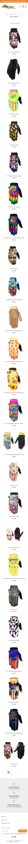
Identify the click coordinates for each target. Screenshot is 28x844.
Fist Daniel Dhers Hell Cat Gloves (14, 671)
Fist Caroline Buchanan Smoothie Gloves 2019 (14, 392)
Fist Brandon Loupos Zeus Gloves (14, 176)
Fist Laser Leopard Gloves (14, 52)
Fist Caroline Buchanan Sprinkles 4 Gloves (14, 423)
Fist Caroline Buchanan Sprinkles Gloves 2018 (14, 454)
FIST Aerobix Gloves (14, 114)
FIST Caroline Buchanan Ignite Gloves (14, 330)
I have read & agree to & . (15, 833)
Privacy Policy (23, 833)
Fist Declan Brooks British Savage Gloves (14, 733)
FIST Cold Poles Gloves (14, 516)
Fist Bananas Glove (14, 145)
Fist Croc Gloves (14, 609)
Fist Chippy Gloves (14, 485)
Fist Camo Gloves (14, 268)
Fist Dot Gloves (14, 764)
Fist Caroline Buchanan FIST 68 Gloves (14, 299)
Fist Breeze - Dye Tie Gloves (14, 207)
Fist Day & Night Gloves (14, 702)
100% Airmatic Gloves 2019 (14, 83)
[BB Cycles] (9, 6)
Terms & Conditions (16, 833)
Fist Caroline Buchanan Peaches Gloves (14, 361)
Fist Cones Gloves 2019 (14, 547)
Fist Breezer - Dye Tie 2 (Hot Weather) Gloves (14, 238)
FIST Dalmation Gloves (14, 640)
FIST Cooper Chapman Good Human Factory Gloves (14, 578)
